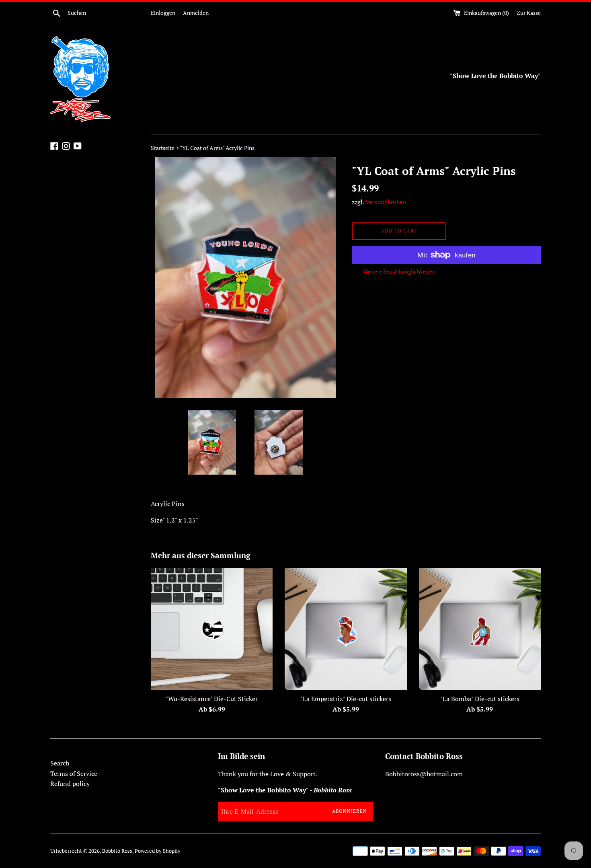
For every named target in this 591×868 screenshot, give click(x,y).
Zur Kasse (529, 12)
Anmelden (196, 12)
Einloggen (163, 12)
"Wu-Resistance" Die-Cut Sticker (212, 698)
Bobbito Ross (117, 850)
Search (59, 763)
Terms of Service (73, 773)
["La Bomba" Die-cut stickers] (480, 629)
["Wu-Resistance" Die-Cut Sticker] (212, 629)
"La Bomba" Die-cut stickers (479, 698)
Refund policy (70, 783)
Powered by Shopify (158, 850)
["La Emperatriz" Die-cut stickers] (345, 629)
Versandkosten (385, 202)
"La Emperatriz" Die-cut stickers (345, 698)
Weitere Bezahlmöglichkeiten (399, 271)
